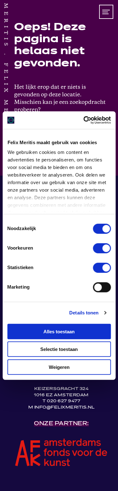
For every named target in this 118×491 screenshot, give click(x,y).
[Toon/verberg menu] (106, 12)
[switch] (102, 248)
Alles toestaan (59, 331)
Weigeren (59, 367)
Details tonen (83, 312)
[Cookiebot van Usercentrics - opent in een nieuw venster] (84, 120)
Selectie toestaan (59, 349)
